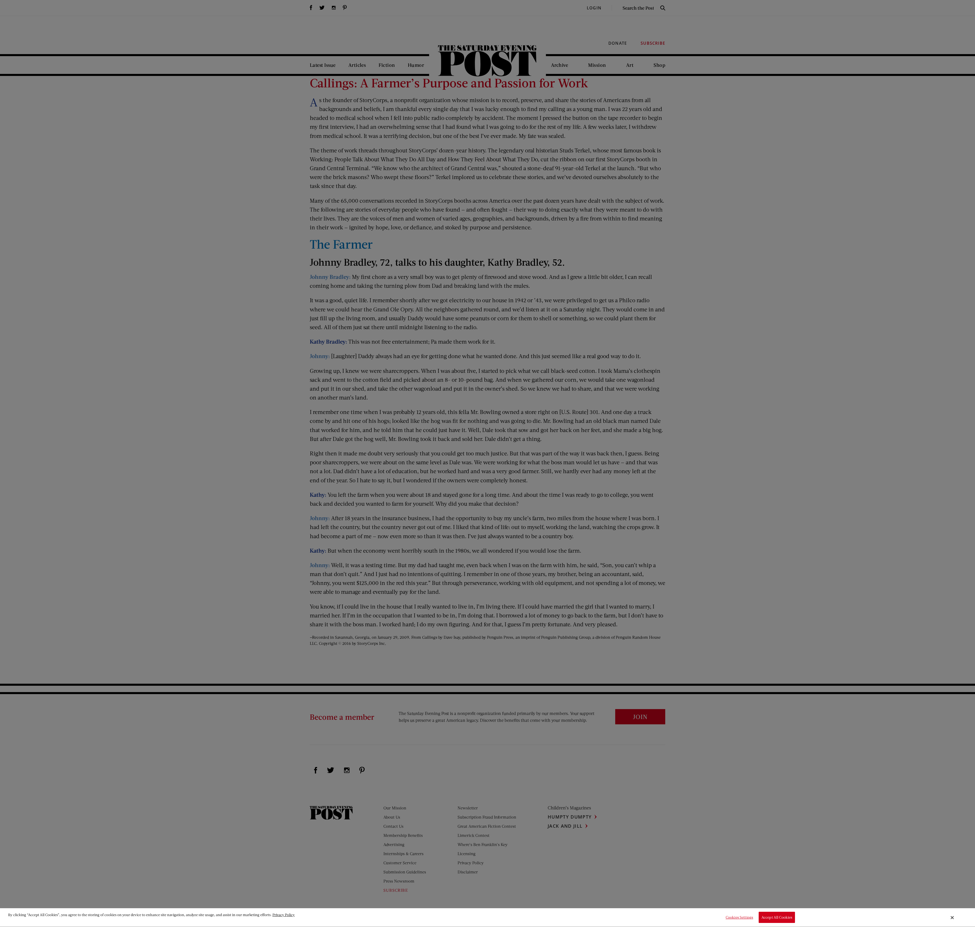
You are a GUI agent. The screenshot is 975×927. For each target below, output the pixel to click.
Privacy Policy (283, 915)
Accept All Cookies (776, 917)
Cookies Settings (739, 917)
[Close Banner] (952, 917)
